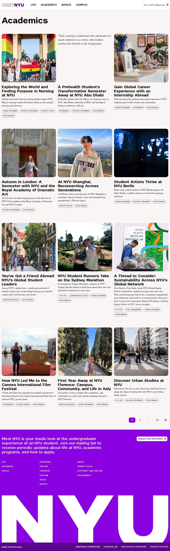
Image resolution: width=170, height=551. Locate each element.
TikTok (43, 480)
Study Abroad (8, 116)
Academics (49, 4)
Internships (64, 111)
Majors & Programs (29, 111)
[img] (29, 58)
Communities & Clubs (79, 296)
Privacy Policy (85, 466)
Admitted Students (67, 404)
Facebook (45, 471)
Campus (81, 4)
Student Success (159, 547)
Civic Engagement (133, 310)
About (80, 462)
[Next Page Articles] (165, 420)
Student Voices (47, 111)
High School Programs (133, 547)
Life (33, 4)
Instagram (45, 462)
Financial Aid (111, 547)
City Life (62, 296)
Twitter (44, 466)
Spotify (44, 484)
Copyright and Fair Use (89, 471)
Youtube (44, 475)
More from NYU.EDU (12, 547)
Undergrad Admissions (88, 547)
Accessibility (84, 475)
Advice (66, 4)
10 (157, 420)
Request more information (150, 439)
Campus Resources (11, 300)
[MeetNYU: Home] (13, 4)
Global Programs (10, 111)
